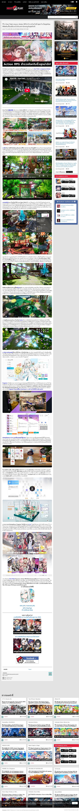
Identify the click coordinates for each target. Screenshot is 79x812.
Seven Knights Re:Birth (67, 179)
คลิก (51, 803)
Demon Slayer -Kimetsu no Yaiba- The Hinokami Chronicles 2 (16, 791)
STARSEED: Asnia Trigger (67, 186)
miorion (5, 673)
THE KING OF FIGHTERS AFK (36, 768)
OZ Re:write (57, 768)
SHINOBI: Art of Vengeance (8, 768)
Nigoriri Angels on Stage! (34, 745)
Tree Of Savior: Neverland (34, 699)
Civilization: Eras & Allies (34, 791)
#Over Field (9, 679)
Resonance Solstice (33, 722)
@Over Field (10, 677)
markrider (33, 786)
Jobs (77, 809)
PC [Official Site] (27, 610)
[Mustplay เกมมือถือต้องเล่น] (76, 2)
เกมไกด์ (24, 2)
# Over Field (69, 172)
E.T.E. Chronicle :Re (6, 699)
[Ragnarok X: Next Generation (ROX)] (66, 50)
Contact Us (73, 809)
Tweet (29, 669)
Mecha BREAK (58, 792)
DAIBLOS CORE (6, 745)
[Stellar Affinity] (27, 35)
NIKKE (63, 193)
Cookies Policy (67, 809)
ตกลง (75, 803)
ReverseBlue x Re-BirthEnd (8, 722)
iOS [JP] (23, 606)
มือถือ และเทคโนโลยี (34, 2)
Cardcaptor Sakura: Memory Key (62, 722)
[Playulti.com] (72, 2)
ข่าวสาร (10, 2)
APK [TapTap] (27, 608)
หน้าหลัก (4, 2)
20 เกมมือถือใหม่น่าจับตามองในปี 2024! (27, 637)
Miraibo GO (57, 699)
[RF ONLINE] (66, 30)
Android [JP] (30, 606)
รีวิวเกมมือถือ (17, 2)
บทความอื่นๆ (44, 2)
